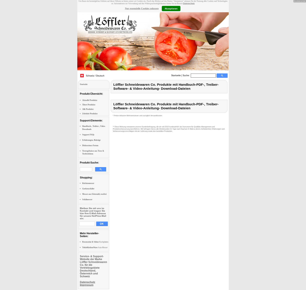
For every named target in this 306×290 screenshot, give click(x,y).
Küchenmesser (88, 183)
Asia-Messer (95, 247)
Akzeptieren (171, 8)
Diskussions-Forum (90, 145)
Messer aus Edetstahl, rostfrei (94, 194)
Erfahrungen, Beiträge (91, 140)
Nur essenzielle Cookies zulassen (142, 8)
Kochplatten (95, 242)
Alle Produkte (88, 109)
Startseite (176, 75)
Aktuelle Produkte (89, 100)
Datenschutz (189, 3)
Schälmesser (87, 199)
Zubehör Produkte (90, 113)
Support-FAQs (88, 135)
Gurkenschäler (88, 189)
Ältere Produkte (88, 105)
